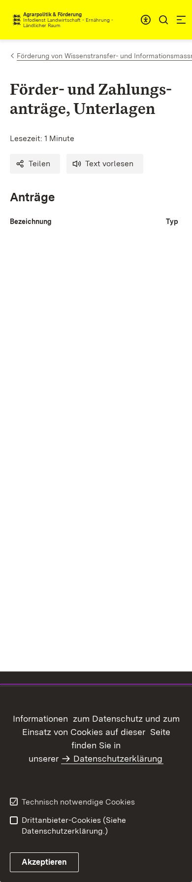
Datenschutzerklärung (117, 758)
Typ (172, 221)
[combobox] (146, 20)
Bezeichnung (31, 221)
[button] (35, 164)
